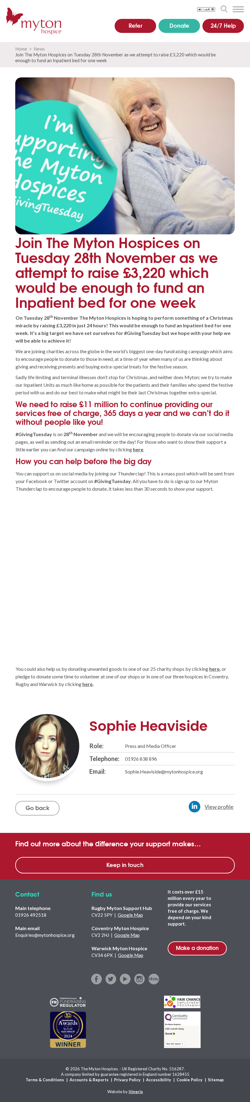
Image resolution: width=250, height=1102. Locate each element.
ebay (153, 979)
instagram (139, 979)
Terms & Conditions (45, 1079)
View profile (219, 806)
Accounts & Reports (89, 1079)
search (224, 9)
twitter (110, 979)
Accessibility (158, 1079)
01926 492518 (30, 915)
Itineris (136, 1091)
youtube (125, 979)
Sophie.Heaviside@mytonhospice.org (164, 771)
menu (238, 9)
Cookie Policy (189, 1079)
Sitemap (216, 1079)
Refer (135, 25)
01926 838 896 (141, 759)
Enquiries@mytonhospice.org (45, 935)
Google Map (130, 915)
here (214, 669)
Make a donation (197, 948)
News (39, 49)
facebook (96, 979)
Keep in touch (125, 864)
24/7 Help (223, 25)
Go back (37, 807)
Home (21, 49)
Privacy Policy (127, 1079)
